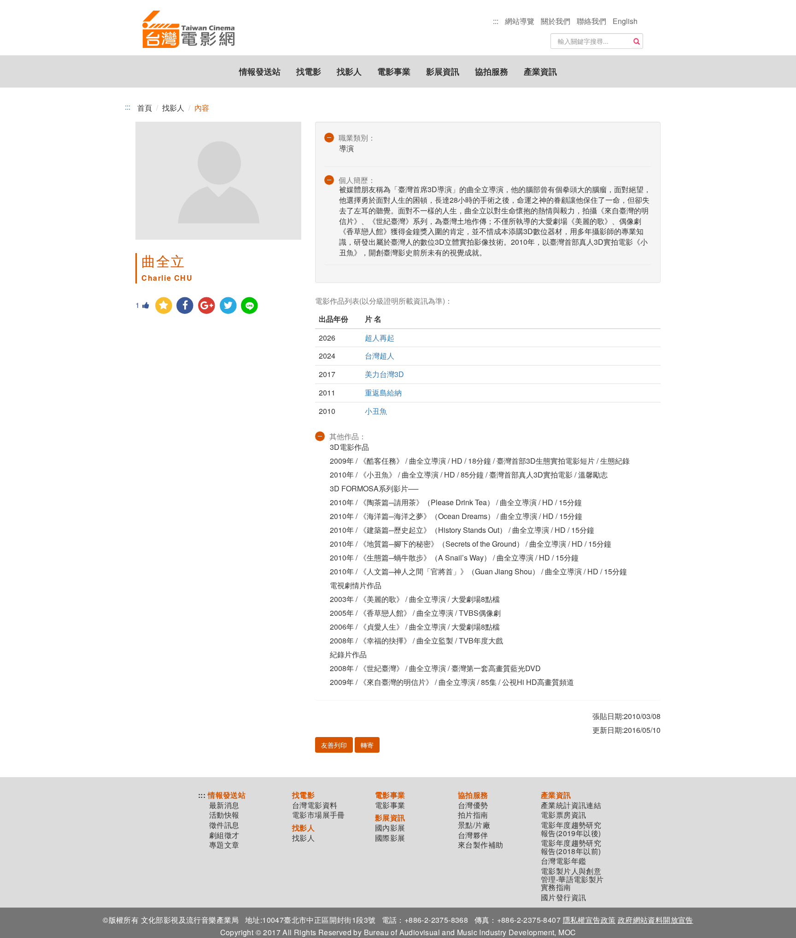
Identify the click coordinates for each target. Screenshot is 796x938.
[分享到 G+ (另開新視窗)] (207, 306)
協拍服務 (491, 71)
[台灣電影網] (188, 30)
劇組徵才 (224, 835)
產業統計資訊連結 (571, 805)
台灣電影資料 (314, 805)
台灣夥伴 (473, 835)
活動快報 (224, 815)
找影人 (349, 71)
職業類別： (357, 137)
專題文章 (224, 845)
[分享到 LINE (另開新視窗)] (250, 306)
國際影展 (390, 838)
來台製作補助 (480, 845)
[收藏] (164, 306)
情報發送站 (260, 71)
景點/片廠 (474, 825)
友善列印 (334, 744)
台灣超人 (379, 355)
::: (495, 21)
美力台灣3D (384, 374)
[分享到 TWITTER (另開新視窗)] (228, 306)
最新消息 (224, 805)
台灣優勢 (473, 805)
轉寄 (367, 744)
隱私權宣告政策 (589, 919)
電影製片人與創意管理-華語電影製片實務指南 (572, 879)
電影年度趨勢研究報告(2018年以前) (571, 847)
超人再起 (379, 337)
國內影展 (390, 828)
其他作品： (347, 436)
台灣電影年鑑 (563, 861)
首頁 (144, 107)
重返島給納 (383, 392)
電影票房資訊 (563, 815)
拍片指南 (473, 815)
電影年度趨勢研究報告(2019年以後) (571, 829)
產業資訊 (540, 71)
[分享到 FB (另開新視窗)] (185, 306)
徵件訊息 (224, 825)
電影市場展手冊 (318, 815)
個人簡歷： (357, 180)
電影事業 (393, 71)
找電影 (308, 71)
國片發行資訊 (563, 897)
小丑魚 (376, 411)
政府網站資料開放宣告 (655, 919)
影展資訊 (442, 71)
